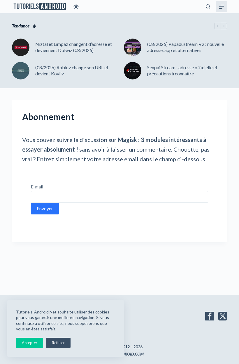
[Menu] (221, 6)
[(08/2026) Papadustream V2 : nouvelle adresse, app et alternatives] (132, 47)
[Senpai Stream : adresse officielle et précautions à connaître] (132, 70)
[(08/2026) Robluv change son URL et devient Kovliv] (20, 70)
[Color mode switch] (76, 6)
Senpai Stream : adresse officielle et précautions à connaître (182, 70)
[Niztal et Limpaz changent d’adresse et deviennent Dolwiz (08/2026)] (20, 47)
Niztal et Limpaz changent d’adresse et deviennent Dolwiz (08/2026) (73, 47)
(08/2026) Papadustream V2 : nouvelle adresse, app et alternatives (185, 47)
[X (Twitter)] (222, 316)
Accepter (29, 342)
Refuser (58, 342)
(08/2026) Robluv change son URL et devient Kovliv (71, 70)
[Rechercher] (208, 6)
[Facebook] (209, 316)
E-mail (37, 186)
